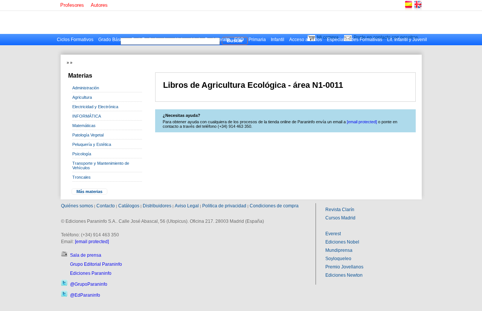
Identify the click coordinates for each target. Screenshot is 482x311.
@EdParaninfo (85, 295)
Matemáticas (84, 125)
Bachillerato (217, 39)
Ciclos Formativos (75, 39)
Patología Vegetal (88, 135)
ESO (239, 39)
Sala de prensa (85, 255)
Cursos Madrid (340, 218)
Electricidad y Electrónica (95, 106)
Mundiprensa (338, 250)
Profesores (72, 5)
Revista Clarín (339, 209)
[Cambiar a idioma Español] (408, 9)
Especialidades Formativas (354, 39)
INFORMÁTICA (86, 116)
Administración (85, 88)
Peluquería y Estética (91, 144)
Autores (99, 5)
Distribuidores (157, 205)
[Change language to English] (417, 9)
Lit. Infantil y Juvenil (407, 39)
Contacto (105, 205)
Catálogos (128, 205)
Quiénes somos (77, 205)
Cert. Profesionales (150, 39)
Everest (333, 233)
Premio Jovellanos (344, 267)
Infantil (277, 39)
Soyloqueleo (338, 258)
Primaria (257, 39)
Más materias (89, 191)
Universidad (187, 39)
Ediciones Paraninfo (90, 273)
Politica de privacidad (224, 205)
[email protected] (92, 241)
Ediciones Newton (344, 275)
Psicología (81, 154)
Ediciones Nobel (342, 242)
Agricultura (82, 97)
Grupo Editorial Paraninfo (96, 264)
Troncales (81, 177)
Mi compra (328, 37)
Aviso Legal (187, 205)
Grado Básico (112, 39)
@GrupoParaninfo (88, 284)
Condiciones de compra (274, 205)
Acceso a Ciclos (305, 39)
